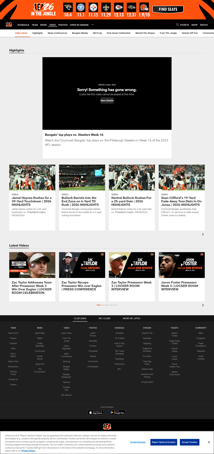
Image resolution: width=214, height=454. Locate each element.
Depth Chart (13, 361)
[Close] (209, 442)
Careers (13, 384)
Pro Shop (147, 356)
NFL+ (119, 369)
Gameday (93, 341)
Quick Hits (40, 364)
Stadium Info (147, 333)
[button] (107, 100)
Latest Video (66, 333)
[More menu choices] (92, 24)
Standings (119, 359)
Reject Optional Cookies (163, 442)
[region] (107, 442)
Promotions (120, 364)
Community (40, 351)
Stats (13, 348)
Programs (201, 338)
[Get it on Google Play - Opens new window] (117, 414)
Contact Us (13, 379)
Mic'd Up (66, 361)
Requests (201, 351)
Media (39, 338)
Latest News (40, 333)
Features (66, 382)
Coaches (13, 343)
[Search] (177, 24)
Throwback (93, 351)
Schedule (119, 333)
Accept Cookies (189, 442)
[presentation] (203, 234)
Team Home (13, 333)
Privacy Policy (28, 450)
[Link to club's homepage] (9, 24)
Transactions (13, 366)
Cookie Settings (138, 442)
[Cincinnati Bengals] (107, 427)
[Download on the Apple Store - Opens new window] (96, 412)
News (201, 333)
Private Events (147, 382)
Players (13, 338)
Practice (93, 346)
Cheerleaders (92, 366)
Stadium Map (147, 369)
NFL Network (66, 395)
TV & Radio (119, 338)
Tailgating (147, 343)
